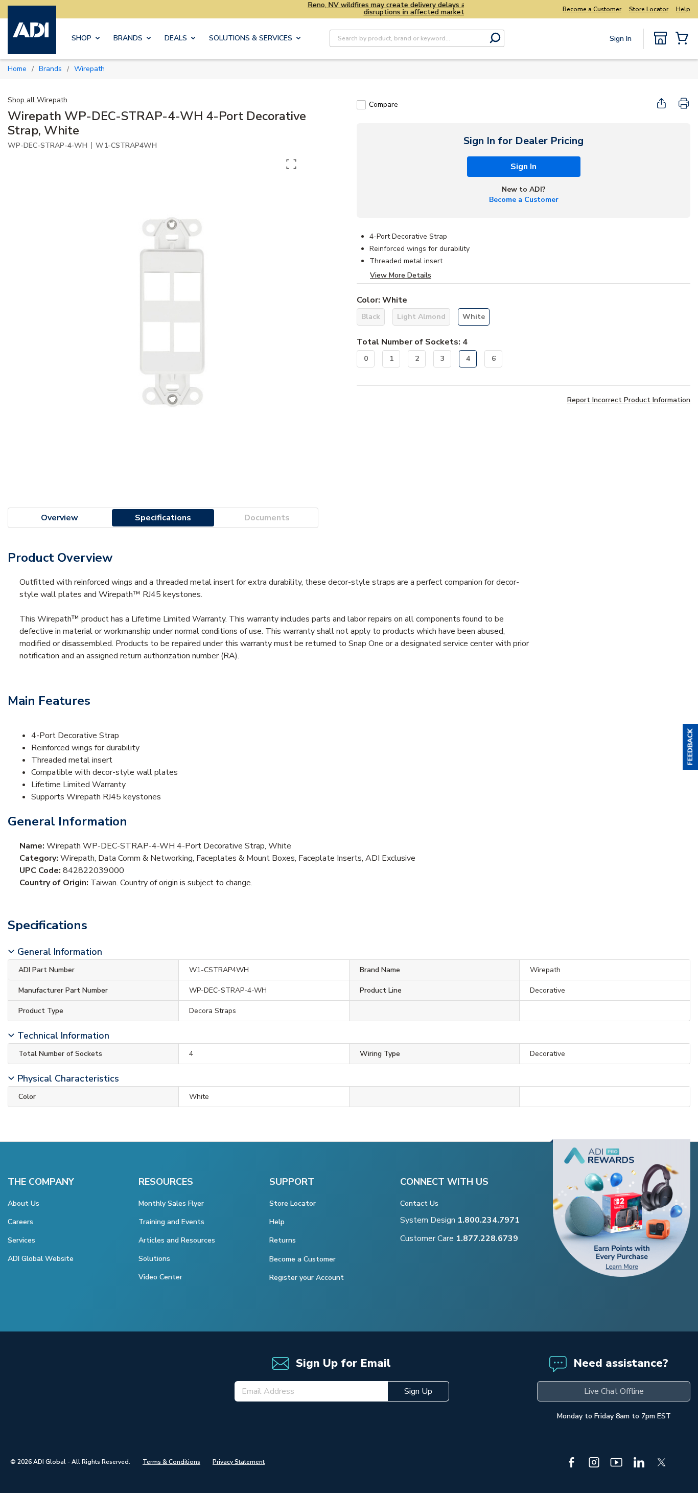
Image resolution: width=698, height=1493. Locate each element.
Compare (383, 104)
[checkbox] (361, 104)
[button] (690, 747)
